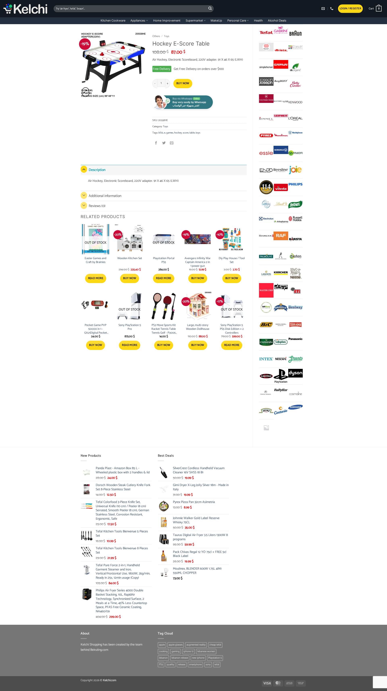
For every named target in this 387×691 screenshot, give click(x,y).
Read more (95, 278)
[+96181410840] (332, 8)
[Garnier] (295, 153)
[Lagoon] (266, 273)
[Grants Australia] (295, 359)
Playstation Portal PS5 (163, 260)
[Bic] (266, 324)
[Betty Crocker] (295, 84)
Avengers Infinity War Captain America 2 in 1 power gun (198, 262)
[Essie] (266, 153)
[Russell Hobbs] (295, 218)
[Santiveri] (295, 204)
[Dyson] (295, 373)
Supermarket (194, 20)
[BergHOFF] (281, 81)
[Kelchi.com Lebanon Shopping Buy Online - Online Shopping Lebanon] (25, 8)
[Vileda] (281, 187)
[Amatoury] (266, 187)
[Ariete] (281, 49)
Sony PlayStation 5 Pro (130, 327)
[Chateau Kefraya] (266, 393)
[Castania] (281, 410)
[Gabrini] (281, 29)
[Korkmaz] (281, 150)
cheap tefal (215, 645)
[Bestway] (295, 307)
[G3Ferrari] (281, 64)
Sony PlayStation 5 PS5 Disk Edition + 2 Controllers (232, 329)
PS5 (161, 664)
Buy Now (182, 83)
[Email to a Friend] (171, 143)
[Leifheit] (281, 115)
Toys (166, 36)
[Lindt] (281, 204)
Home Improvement (166, 20)
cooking (163, 651)
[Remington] (266, 235)
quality (170, 664)
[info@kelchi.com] (323, 8)
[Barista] (295, 238)
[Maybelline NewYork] (281, 101)
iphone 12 (188, 651)
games (169, 133)
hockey (178, 133)
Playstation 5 (215, 658)
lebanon (163, 658)
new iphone (198, 658)
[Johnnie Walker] (281, 255)
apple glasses (176, 645)
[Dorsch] (295, 47)
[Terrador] (295, 324)
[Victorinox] (266, 98)
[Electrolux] (266, 218)
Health (258, 20)
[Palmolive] (266, 255)
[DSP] (281, 287)
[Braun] (295, 32)
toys (198, 133)
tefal (216, 664)
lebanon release (180, 658)
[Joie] (295, 170)
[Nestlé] (295, 273)
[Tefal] (266, 32)
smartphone (195, 664)
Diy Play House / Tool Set (232, 260)
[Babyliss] (281, 390)
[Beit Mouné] (266, 307)
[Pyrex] (266, 135)
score (185, 133)
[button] (350, 8)
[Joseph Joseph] (266, 81)
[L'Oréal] (295, 118)
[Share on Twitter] (163, 143)
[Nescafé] (281, 359)
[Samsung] (295, 407)
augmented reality (196, 645)
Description (97, 170)
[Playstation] (281, 376)
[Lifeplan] (281, 341)
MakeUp (216, 20)
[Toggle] (84, 169)
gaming (176, 651)
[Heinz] (266, 410)
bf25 (160, 133)
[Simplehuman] (266, 67)
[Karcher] (281, 273)
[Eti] (295, 290)
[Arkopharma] (281, 221)
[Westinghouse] (295, 133)
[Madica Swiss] (281, 324)
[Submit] (210, 8)
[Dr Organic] (295, 67)
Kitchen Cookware (113, 20)
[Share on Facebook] (156, 143)
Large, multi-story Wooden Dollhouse (197, 327)
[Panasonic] (295, 338)
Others (156, 36)
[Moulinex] (281, 135)
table (192, 133)
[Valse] (266, 47)
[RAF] (281, 235)
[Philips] (295, 184)
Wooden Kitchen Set (129, 258)
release (181, 664)
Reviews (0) (97, 206)
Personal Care (236, 20)
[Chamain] (266, 341)
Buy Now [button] (129, 278)
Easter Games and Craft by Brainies (95, 260)
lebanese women (206, 651)
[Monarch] (281, 307)
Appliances (137, 20)
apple (162, 645)
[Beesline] (281, 170)
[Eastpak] (266, 376)
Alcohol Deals (277, 20)
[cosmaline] (295, 393)
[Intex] (266, 359)
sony (208, 664)
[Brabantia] (266, 427)
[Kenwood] (295, 101)
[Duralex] (266, 204)
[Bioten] (295, 255)
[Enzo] (266, 170)
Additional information (105, 196)
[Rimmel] (266, 118)
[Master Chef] (266, 290)
